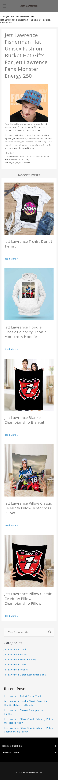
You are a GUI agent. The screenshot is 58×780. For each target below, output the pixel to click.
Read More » (11, 258)
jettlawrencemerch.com (32, 772)
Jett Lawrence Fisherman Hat (19, 16)
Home (3, 16)
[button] (5, 6)
